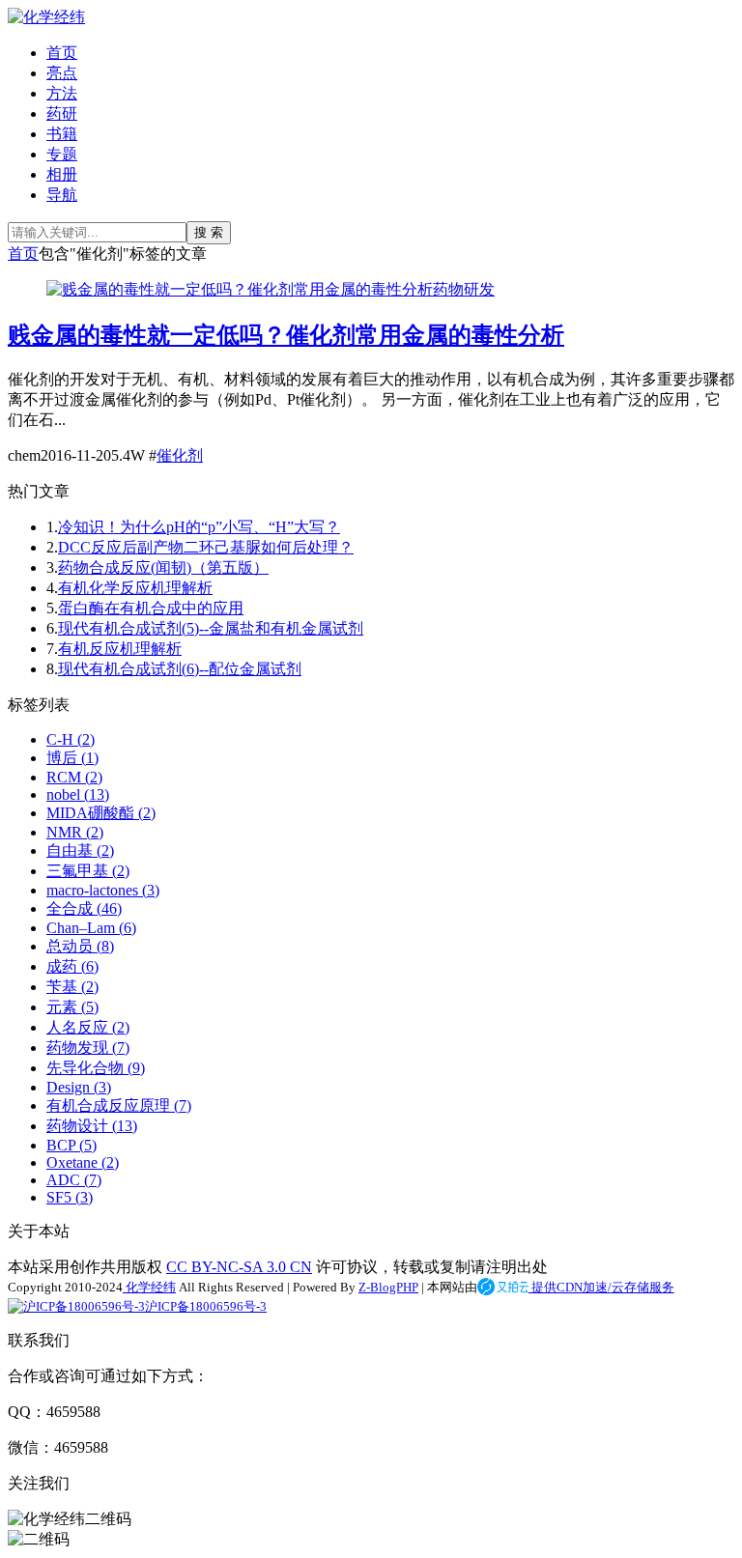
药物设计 (91, 1126)
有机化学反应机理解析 (135, 588)
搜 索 (208, 232)
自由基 (80, 850)
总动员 (80, 946)
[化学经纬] (46, 17)
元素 (72, 1007)
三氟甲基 (87, 871)
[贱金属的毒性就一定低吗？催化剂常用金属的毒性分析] (239, 289)
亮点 (61, 73)
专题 (61, 154)
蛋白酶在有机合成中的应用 (150, 608)
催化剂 (180, 455)
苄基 (72, 986)
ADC (73, 1180)
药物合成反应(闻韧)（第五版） (163, 567)
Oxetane (82, 1162)
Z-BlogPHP (388, 1287)
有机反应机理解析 (120, 648)
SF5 (69, 1197)
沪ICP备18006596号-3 (206, 1306)
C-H (70, 739)
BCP (71, 1145)
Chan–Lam (91, 928)
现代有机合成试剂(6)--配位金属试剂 (179, 669)
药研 (61, 113)
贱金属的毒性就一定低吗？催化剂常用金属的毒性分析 (286, 335)
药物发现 (87, 1047)
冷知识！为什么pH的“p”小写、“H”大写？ (199, 527)
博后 (72, 758)
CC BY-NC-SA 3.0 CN (239, 1267)
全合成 (84, 908)
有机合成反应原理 (118, 1105)
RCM (74, 777)
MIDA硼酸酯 (101, 813)
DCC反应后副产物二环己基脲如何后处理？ (206, 547)
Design (78, 1087)
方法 (61, 93)
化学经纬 (149, 1287)
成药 (72, 966)
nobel (77, 794)
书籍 (61, 134)
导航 (61, 194)
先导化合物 (95, 1068)
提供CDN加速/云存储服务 (601, 1287)
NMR (74, 832)
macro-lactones (102, 890)
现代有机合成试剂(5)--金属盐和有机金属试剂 (210, 628)
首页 (61, 52)
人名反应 (87, 1027)
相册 (61, 174)
